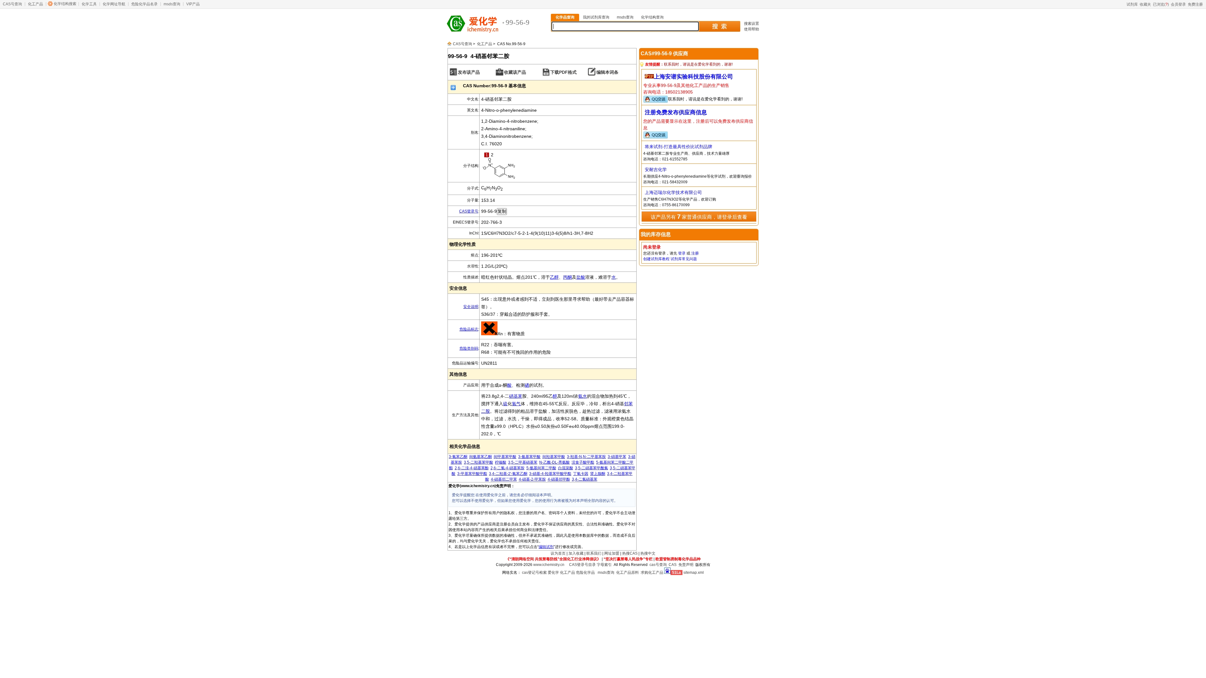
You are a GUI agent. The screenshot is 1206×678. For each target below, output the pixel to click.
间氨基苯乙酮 (480, 457)
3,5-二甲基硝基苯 (522, 462)
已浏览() (1161, 4)
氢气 (516, 403)
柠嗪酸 (500, 462)
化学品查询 (565, 17)
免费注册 (1195, 4)
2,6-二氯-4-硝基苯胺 (507, 468)
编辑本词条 (607, 72)
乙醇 (554, 277)
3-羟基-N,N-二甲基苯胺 (586, 457)
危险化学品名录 (144, 4)
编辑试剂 (546, 547)
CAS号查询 (12, 4)
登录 (682, 253)
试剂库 (1132, 4)
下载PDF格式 (563, 72)
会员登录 (1178, 4)
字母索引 (604, 564)
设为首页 (558, 553)
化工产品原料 (627, 572)
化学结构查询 (652, 17)
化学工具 (89, 4)
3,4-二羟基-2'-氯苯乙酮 (508, 473)
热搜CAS (630, 553)
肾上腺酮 (597, 473)
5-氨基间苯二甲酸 (541, 468)
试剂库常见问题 (684, 259)
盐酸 (580, 277)
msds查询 (172, 4)
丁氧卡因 (580, 473)
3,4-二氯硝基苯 (584, 479)
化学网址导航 (114, 4)
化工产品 (35, 4)
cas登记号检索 (534, 572)
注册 (695, 253)
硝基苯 (515, 396)
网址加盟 (611, 553)
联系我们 (593, 553)
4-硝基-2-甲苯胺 (532, 479)
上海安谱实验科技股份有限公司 (693, 76)
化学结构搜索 (65, 4)
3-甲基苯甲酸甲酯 (472, 473)
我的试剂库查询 (596, 17)
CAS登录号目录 (582, 564)
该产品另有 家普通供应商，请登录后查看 (699, 216)
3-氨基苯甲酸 (529, 457)
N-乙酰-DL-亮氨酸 (554, 462)
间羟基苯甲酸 (553, 457)
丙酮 (567, 277)
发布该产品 (469, 72)
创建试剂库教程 (656, 259)
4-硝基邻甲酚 (559, 479)
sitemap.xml (693, 572)
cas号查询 (658, 564)
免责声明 (685, 564)
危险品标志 (468, 329)
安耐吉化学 (656, 169)
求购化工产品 (652, 572)
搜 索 (719, 26)
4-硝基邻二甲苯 (504, 479)
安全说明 (470, 306)
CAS (672, 564)
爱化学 (553, 572)
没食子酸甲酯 (583, 462)
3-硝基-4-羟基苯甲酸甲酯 (550, 473)
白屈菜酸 (565, 468)
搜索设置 (751, 23)
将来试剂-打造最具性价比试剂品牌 (678, 146)
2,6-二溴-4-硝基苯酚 (472, 468)
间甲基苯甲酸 (505, 457)
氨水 (582, 396)
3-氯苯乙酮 (458, 457)
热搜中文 (647, 553)
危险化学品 (585, 572)
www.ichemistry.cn (548, 564)
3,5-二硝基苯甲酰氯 (591, 468)
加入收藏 (576, 553)
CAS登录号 (468, 211)
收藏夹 (1145, 4)
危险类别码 (468, 348)
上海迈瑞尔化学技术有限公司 (673, 192)
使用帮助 (751, 29)
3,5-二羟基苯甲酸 (478, 462)
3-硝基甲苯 (617, 457)
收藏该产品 (515, 72)
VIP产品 (193, 4)
